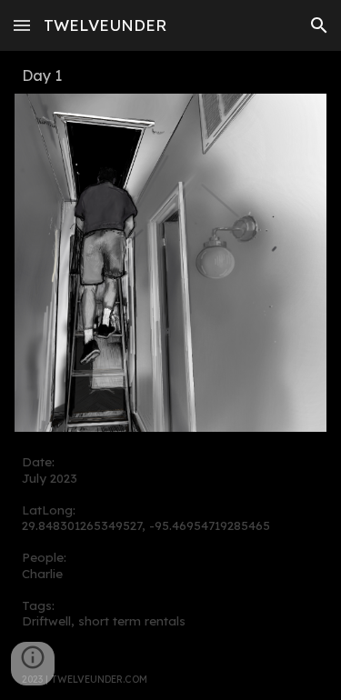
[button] (22, 25)
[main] (171, 76)
